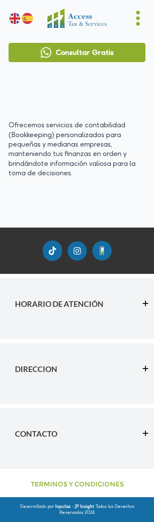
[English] (15, 18)
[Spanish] (27, 18)
